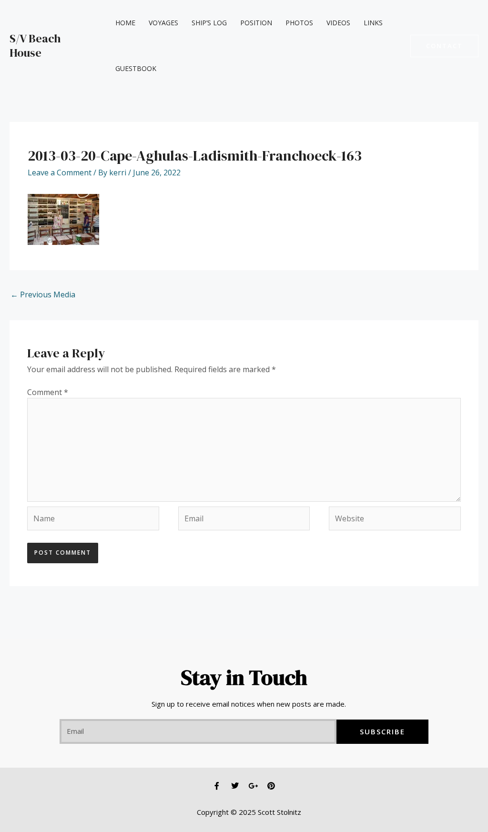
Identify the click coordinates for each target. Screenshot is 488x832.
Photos (299, 22)
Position (256, 22)
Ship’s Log (209, 22)
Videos (338, 22)
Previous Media (42, 294)
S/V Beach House (35, 45)
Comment (47, 392)
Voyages (163, 22)
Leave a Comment (60, 172)
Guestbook (135, 68)
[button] (444, 46)
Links (373, 22)
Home (125, 22)
